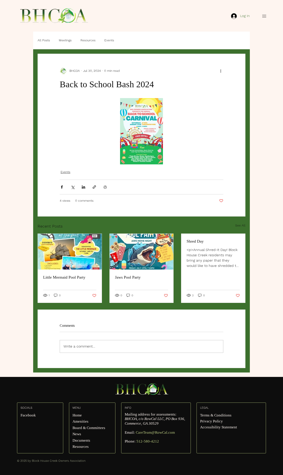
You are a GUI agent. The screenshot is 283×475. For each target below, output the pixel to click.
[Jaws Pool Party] (142, 252)
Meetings (65, 40)
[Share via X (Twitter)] (73, 187)
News (77, 434)
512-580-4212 (147, 441)
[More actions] (220, 70)
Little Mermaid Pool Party (64, 277)
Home (77, 415)
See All (240, 225)
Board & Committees (89, 428)
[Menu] (264, 16)
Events (109, 40)
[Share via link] (94, 187)
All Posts (44, 40)
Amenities (80, 421)
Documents (81, 440)
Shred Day (195, 241)
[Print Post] (105, 187)
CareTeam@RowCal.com (155, 432)
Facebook (28, 415)
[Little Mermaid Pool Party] (70, 252)
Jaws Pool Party (128, 277)
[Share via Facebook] (62, 187)
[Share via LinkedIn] (83, 187)
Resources (88, 40)
